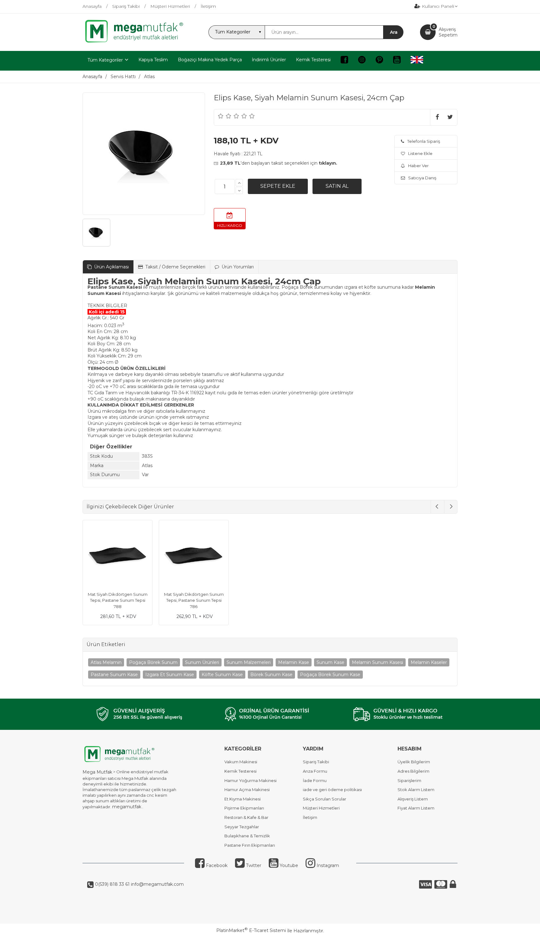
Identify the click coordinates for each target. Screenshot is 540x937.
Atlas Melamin (106, 662)
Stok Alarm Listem (416, 789)
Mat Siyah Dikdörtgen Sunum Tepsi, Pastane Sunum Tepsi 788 (118, 600)
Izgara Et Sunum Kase (169, 674)
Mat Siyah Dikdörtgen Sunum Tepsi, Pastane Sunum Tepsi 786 (194, 600)
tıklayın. (328, 163)
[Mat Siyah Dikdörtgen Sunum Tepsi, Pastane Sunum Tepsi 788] (118, 556)
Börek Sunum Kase (271, 674)
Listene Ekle (420, 153)
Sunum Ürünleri (202, 662)
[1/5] (221, 116)
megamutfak (126, 807)
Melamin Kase (293, 662)
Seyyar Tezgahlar (241, 826)
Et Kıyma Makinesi (242, 798)
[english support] (417, 61)
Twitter (253, 865)
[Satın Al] (337, 186)
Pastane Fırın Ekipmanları (249, 845)
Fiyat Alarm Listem (416, 807)
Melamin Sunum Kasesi (377, 662)
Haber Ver (418, 165)
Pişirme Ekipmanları (244, 807)
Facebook (216, 865)
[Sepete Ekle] (278, 186)
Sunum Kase (330, 662)
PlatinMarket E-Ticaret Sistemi (251, 930)
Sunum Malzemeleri (249, 662)
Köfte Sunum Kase (222, 674)
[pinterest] (379, 61)
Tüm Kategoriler (105, 60)
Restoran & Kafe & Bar (246, 817)
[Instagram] (362, 61)
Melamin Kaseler (429, 662)
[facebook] (344, 61)
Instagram (327, 865)
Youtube (288, 865)
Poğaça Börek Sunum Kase (330, 674)
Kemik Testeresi (240, 771)
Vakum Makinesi (240, 761)
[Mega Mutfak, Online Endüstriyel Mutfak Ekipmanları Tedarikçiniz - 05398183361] (137, 42)
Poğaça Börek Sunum (153, 662)
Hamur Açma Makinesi (247, 789)
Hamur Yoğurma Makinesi (250, 780)
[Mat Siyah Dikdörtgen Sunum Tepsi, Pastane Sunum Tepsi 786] (194, 556)
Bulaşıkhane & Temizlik (247, 835)
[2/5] (224, 116)
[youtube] (397, 61)
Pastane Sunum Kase (114, 674)
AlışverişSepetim (448, 32)
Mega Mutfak (97, 772)
